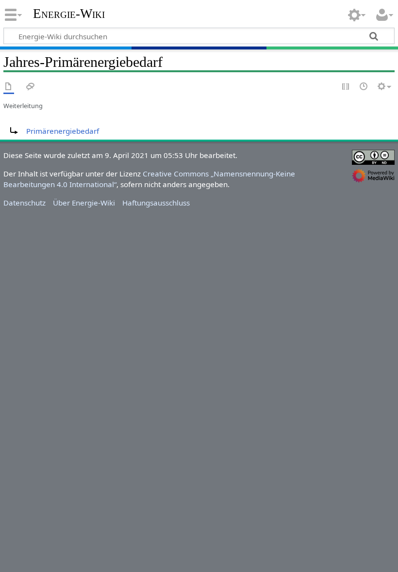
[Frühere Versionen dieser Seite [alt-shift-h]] (364, 87)
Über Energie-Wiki (84, 202)
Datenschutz (24, 202)
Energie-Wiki (69, 13)
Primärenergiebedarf (62, 131)
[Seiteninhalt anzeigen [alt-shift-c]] (8, 87)
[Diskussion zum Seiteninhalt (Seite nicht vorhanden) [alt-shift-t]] (30, 87)
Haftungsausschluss (156, 202)
